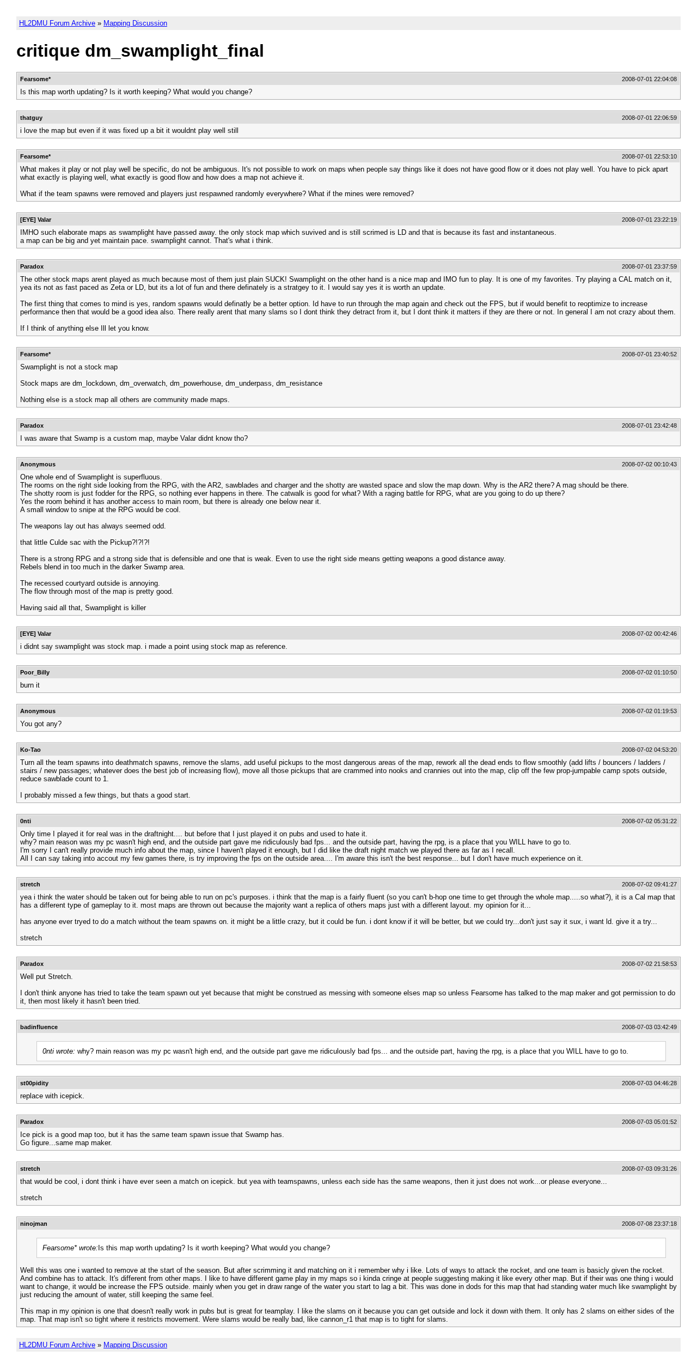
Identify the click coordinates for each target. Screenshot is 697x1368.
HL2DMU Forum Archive (57, 23)
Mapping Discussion (135, 23)
